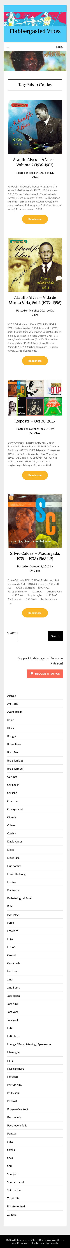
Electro (11, 882)
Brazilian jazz (15, 760)
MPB (10, 1060)
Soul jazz (12, 1174)
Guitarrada (13, 963)
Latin (10, 1028)
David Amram (15, 841)
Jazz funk (12, 1003)
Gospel (11, 955)
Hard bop (12, 971)
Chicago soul (15, 809)
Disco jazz (13, 857)
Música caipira (15, 1068)
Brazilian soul (15, 768)
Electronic (13, 890)
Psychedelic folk (17, 1125)
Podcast (12, 1101)
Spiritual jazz (14, 1190)
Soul (9, 1165)
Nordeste (12, 1076)
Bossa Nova (14, 744)
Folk (9, 906)
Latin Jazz (13, 1036)
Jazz (9, 979)
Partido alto (14, 1084)
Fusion (11, 946)
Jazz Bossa (13, 987)
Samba (11, 1149)
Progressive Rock (17, 1109)
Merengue (13, 1052)
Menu (59, 46)
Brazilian (12, 752)
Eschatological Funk (19, 898)
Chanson (12, 801)
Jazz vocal (13, 1011)
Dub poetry (14, 866)
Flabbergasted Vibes (35, 31)
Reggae (12, 1133)
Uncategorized (16, 1206)
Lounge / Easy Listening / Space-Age (29, 1044)
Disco (10, 849)
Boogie (11, 736)
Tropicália (13, 1198)
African (11, 695)
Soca (10, 1157)
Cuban (11, 825)
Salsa (10, 1141)
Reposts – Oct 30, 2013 (35, 421)
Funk (10, 938)
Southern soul (15, 1182)
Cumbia (11, 833)
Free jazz (12, 930)
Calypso (12, 776)
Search (12, 633)
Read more (35, 219)
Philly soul (13, 1092)
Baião (10, 719)
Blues (10, 728)
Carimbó (12, 792)
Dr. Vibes (35, 433)
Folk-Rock (13, 914)
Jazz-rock (12, 1020)
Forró (10, 922)
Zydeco (11, 1214)
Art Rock (12, 703)
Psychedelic (14, 1117)
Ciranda (12, 817)
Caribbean (13, 784)
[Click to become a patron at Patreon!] (45, 678)
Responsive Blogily (27, 1242)
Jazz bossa (13, 995)
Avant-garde (14, 711)
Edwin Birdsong (16, 874)
